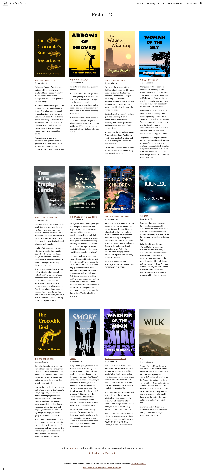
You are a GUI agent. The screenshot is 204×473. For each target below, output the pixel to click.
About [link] (161, 3)
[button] (201, 3)
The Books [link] (173, 3)
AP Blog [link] (150, 3)
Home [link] (140, 3)
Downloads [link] (191, 3)
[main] (102, 14)
